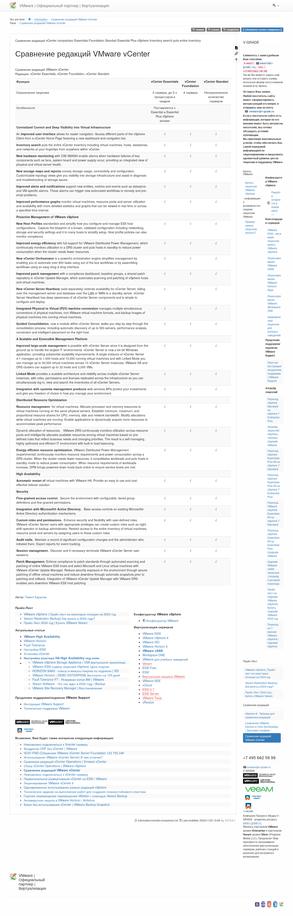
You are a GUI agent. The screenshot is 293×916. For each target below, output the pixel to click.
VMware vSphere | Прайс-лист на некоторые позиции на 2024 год (70, 614)
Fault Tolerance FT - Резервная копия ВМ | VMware (68, 679)
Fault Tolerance (34, 645)
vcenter (215, 29)
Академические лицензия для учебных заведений (274, 326)
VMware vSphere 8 (155, 638)
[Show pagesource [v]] (236, 47)
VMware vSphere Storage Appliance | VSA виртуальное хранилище (78, 662)
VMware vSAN (152, 650)
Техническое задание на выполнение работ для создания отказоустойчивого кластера (85, 791)
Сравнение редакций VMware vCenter (74, 19)
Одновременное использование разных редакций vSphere (65, 787)
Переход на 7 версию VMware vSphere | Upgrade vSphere (273, 635)
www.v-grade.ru (252, 823)
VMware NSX (151, 681)
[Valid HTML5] (269, 904)
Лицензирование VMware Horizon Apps (274, 282)
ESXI (145, 672)
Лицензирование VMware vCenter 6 (49, 783)
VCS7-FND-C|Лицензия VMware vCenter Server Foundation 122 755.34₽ (74, 753)
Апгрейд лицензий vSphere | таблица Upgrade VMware (273, 436)
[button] (275, 5)
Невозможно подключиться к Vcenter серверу (56, 744)
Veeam (147, 663)
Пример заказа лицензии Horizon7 (251, 227)
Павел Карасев (35, 597)
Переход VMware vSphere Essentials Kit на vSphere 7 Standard (273, 513)
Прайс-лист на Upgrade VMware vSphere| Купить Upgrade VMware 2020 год (272, 603)
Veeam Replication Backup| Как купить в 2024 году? (59, 618)
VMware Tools (152, 698)
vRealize (148, 702)
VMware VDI (150, 642)
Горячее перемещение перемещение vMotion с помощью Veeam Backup (75, 796)
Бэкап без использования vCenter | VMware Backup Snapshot (67, 804)
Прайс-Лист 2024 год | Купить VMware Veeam (56, 623)
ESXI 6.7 (148, 689)
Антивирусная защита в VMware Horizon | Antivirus (59, 800)
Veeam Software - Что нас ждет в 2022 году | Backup (68, 684)
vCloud (147, 685)
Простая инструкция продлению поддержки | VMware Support (274, 371)
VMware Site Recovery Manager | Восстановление (67, 688)
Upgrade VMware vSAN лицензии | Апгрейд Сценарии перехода (273, 572)
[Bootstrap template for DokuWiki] (257, 904)
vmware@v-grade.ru (261, 111)
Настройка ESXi (35, 649)
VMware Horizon (35, 641)
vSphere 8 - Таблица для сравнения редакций (260, 715)
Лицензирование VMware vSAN (274, 263)
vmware (199, 29)
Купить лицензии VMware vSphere (251, 188)
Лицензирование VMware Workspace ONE (274, 303)
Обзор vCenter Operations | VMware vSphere (55, 766)
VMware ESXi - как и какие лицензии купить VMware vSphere (274, 241)
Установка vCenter (37, 653)
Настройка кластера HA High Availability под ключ (61, 658)
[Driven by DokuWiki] (281, 904)
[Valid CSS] (275, 904)
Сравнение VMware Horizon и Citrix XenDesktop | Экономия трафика (261, 726)
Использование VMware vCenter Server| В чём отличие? (63, 757)
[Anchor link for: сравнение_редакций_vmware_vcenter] (154, 53)
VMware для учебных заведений (165, 659)
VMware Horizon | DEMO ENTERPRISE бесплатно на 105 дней (76, 675)
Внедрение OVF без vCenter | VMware (50, 748)
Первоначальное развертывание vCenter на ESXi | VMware (65, 779)
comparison (232, 29)
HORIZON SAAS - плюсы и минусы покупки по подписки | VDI (75, 671)
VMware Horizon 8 (155, 646)
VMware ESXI (151, 633)
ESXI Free (149, 668)
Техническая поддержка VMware (47, 708)
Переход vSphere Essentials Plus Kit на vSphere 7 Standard (273, 460)
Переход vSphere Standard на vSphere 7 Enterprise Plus (273, 410)
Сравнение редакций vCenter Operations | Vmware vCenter (65, 761)
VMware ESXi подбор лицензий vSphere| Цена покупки (70, 666)
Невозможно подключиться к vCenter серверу (56, 774)
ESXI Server (150, 693)
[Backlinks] (236, 53)
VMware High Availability (42, 636)
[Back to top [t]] (236, 59)
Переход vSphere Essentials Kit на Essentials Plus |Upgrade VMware (273, 543)
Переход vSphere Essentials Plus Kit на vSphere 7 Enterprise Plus (273, 486)
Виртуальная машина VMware (163, 676)
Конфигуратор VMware (162, 620)
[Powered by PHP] (263, 904)
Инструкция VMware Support (44, 704)
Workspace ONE (153, 655)
